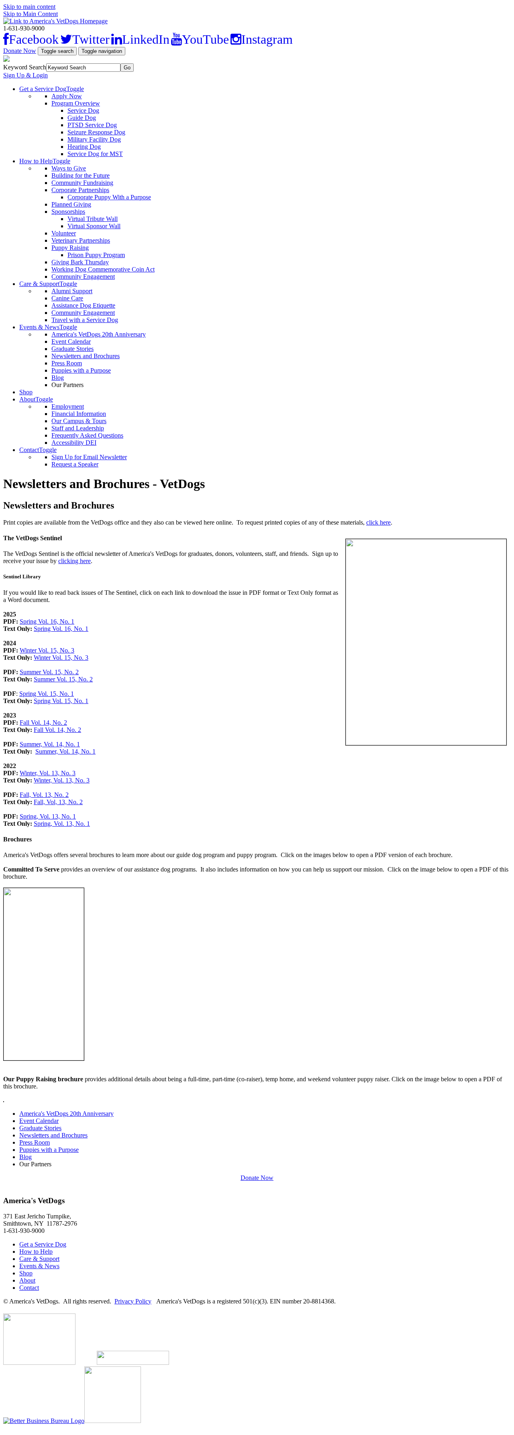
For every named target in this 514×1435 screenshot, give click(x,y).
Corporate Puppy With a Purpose (109, 197)
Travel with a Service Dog (84, 319)
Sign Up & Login (25, 75)
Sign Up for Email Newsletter (89, 457)
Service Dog (83, 110)
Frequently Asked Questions (87, 435)
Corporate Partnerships (80, 189)
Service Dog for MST (95, 153)
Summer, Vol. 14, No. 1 (50, 744)
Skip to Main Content (30, 13)
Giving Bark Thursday (80, 262)
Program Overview (75, 103)
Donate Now (19, 50)
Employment (67, 406)
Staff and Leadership (77, 428)
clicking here (74, 560)
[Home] (55, 21)
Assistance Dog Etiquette (83, 305)
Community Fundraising (82, 182)
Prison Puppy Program (96, 254)
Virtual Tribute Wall (92, 218)
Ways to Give (68, 168)
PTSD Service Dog (92, 125)
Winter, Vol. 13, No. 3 (47, 773)
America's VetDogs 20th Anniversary (98, 334)
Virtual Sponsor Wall (93, 226)
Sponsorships (68, 211)
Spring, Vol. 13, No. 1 (48, 816)
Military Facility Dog (94, 139)
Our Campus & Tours (78, 421)
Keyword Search (24, 67)
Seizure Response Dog (96, 132)
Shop (26, 392)
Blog (57, 377)
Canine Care (67, 298)
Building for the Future (80, 175)
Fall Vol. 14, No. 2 (43, 722)
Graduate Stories (72, 348)
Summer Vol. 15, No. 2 (49, 672)
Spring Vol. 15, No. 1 (46, 693)
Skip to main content (29, 6)
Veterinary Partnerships (80, 240)
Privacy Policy (132, 1301)
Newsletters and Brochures (85, 356)
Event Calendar (71, 341)
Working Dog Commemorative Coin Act (103, 269)
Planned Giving (71, 204)
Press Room (66, 363)
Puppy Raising (70, 247)
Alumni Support (71, 291)
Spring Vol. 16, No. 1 (47, 621)
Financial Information (78, 413)
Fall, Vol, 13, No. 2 (58, 802)
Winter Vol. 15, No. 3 (47, 650)
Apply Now (66, 96)
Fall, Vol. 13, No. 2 (44, 794)
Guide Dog (81, 117)
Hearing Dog (84, 146)
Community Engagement (83, 276)
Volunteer (63, 233)
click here (378, 522)
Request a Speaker (74, 464)
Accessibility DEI (73, 442)
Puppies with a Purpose (81, 370)
